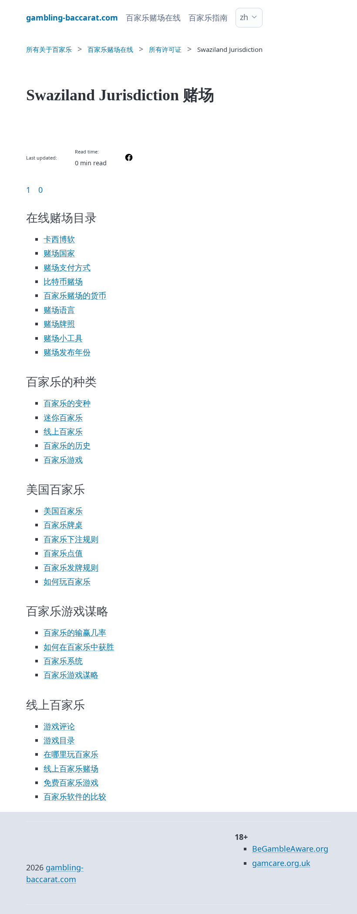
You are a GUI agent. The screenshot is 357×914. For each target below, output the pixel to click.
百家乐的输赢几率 (75, 632)
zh (244, 17)
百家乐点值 (63, 553)
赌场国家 (59, 253)
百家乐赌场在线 (153, 17)
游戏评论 (59, 726)
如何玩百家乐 (67, 581)
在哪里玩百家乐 (71, 754)
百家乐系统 (63, 660)
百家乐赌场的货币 (75, 295)
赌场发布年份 (67, 352)
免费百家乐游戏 (71, 782)
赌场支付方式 (67, 267)
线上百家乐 (63, 431)
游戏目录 (59, 740)
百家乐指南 (208, 17)
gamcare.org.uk (281, 863)
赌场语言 (59, 309)
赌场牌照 (59, 323)
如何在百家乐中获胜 (79, 646)
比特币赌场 (63, 281)
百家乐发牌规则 (71, 567)
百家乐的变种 (67, 403)
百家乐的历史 (67, 445)
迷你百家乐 (63, 417)
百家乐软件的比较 (75, 796)
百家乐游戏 (63, 459)
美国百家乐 (63, 510)
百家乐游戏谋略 (71, 674)
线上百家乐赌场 (71, 768)
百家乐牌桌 (63, 524)
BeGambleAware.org (290, 848)
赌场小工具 (63, 338)
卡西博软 (59, 239)
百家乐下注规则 (71, 539)
